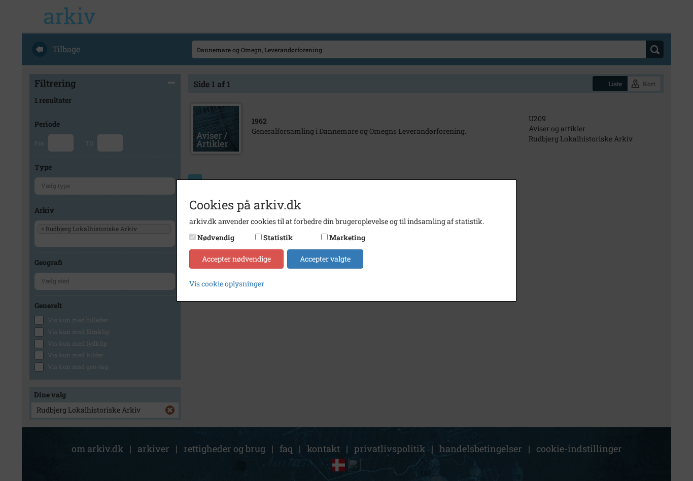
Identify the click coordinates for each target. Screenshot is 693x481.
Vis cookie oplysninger (226, 283)
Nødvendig (215, 237)
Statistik (278, 237)
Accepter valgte (325, 259)
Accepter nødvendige (236, 259)
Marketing (347, 237)
